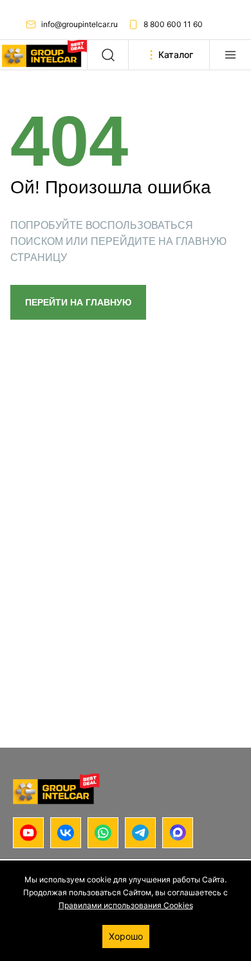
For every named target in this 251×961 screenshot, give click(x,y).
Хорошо (126, 936)
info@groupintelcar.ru (79, 24)
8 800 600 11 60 (173, 24)
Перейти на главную (78, 302)
